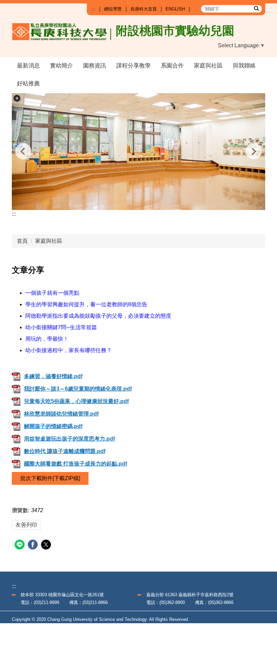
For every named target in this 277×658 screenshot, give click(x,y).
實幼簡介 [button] (61, 65)
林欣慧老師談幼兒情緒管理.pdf (61, 414)
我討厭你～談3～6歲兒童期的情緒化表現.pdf (78, 389)
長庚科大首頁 (143, 8)
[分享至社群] (20, 545)
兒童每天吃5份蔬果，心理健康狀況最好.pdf (76, 401)
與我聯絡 (244, 65)
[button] (17, 98)
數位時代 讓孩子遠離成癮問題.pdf (64, 451)
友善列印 (26, 525)
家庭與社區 (48, 241)
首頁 (22, 241)
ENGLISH (175, 8)
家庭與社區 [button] (208, 65)
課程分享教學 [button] (133, 65)
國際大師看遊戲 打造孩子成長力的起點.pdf (75, 464)
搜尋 (256, 8)
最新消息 (28, 65)
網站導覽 (113, 8)
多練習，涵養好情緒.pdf (53, 376)
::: (93, 8)
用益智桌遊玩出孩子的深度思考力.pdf (69, 439)
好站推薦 (28, 83)
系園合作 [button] (172, 65)
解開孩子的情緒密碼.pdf (53, 426)
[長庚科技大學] (83, 37)
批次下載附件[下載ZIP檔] (50, 478)
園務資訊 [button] (94, 65)
